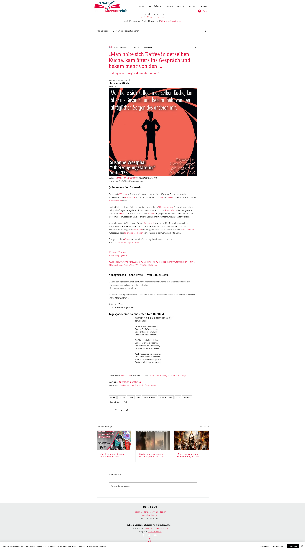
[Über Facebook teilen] (110, 410)
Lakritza (148, 528)
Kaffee (112, 397)
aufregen (187, 397)
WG (125, 402)
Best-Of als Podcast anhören (126, 30)
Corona (122, 397)
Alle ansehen (204, 426)
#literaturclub (175, 21)
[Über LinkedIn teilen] (121, 410)
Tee (138, 397)
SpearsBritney (115, 402)
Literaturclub (161, 528)
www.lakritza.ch (149, 515)
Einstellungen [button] (264, 546)
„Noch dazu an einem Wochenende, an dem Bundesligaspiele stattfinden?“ (188, 455)
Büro (178, 397)
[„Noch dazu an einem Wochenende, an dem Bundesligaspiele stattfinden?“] (191, 440)
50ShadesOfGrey (166, 397)
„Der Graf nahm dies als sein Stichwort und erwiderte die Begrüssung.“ (114, 455)
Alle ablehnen (278, 546)
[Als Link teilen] (127, 410)
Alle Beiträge (102, 30)
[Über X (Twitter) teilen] (115, 410)
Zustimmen (293, 546)
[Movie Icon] (155, 535)
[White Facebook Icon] (143, 535)
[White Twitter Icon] (149, 535)
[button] (206, 31)
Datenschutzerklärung (97, 546)
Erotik (131, 397)
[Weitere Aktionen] (195, 47)
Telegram (164, 21)
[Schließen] (302, 546)
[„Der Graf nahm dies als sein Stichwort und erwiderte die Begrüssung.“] (114, 440)
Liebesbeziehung (149, 397)
